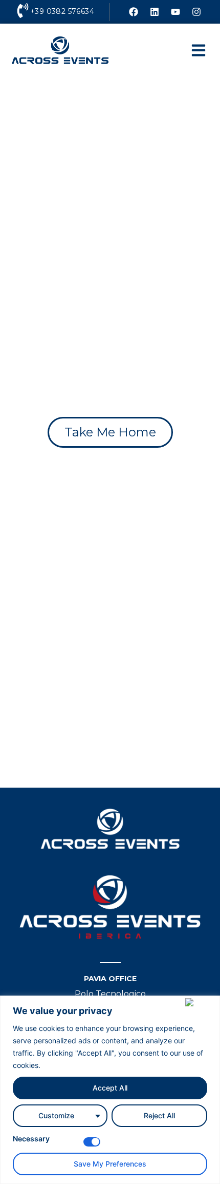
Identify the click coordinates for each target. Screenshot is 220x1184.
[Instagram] (196, 12)
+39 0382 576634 (62, 11)
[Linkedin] (154, 12)
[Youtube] (175, 12)
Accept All (110, 1087)
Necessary (31, 1139)
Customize (56, 1115)
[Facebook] (133, 12)
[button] (198, 50)
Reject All (159, 1115)
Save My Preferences (110, 1163)
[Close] (200, 1002)
